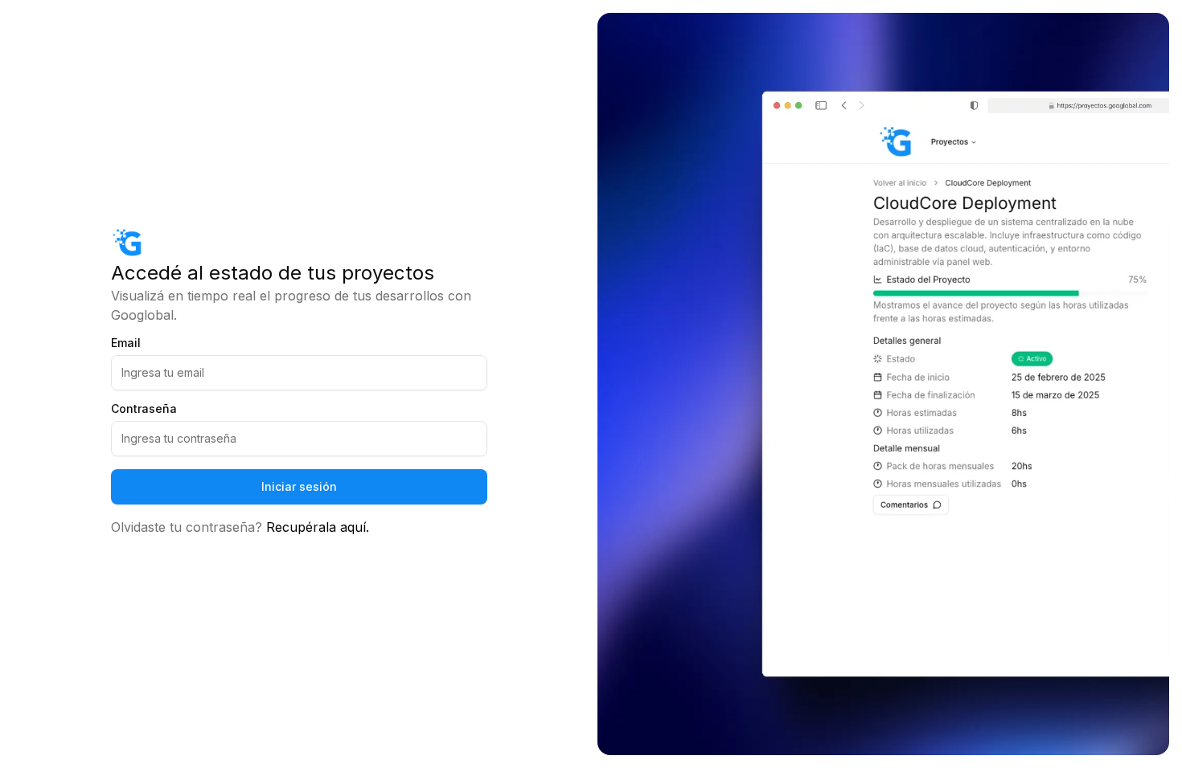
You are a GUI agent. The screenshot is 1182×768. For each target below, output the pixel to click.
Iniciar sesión (299, 486)
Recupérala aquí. (317, 527)
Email (126, 343)
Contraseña (144, 409)
